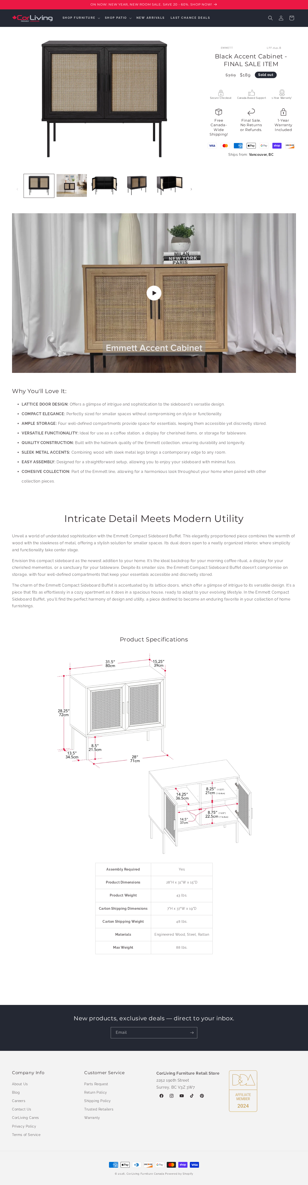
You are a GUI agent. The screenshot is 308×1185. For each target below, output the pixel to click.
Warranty (92, 1118)
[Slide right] (191, 189)
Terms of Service (26, 1134)
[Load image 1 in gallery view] (39, 185)
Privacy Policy (24, 1126)
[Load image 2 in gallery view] (72, 185)
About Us (20, 1084)
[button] (81, 18)
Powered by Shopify (179, 1173)
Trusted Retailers (98, 1109)
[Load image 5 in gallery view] (169, 185)
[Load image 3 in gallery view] (104, 185)
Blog (16, 1092)
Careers (18, 1101)
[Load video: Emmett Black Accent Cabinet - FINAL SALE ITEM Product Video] (154, 293)
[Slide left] (17, 189)
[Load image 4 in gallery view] (137, 185)
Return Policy (95, 1092)
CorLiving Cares (25, 1118)
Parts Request (96, 1084)
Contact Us (21, 1109)
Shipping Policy (97, 1101)
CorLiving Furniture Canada (145, 1173)
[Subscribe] (191, 1032)
